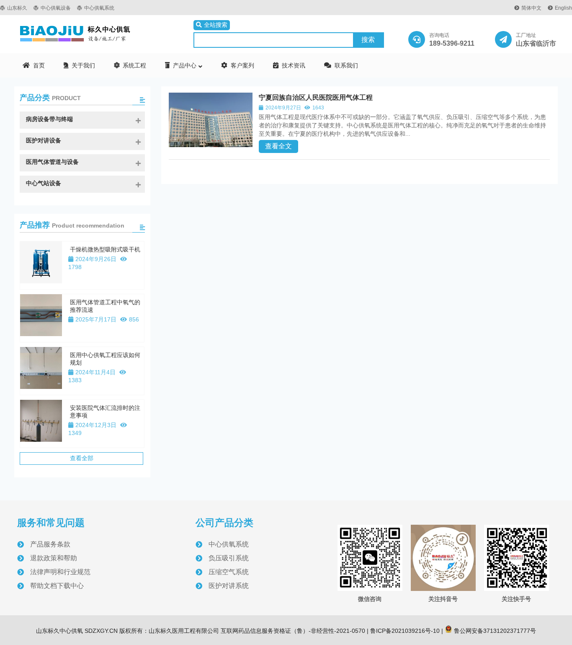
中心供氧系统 (99, 8)
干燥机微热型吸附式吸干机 (105, 249)
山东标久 (17, 8)
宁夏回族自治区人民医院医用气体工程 (316, 97)
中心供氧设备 (56, 8)
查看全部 (81, 458)
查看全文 (278, 146)
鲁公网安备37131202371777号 (494, 630)
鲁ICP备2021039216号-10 (404, 630)
